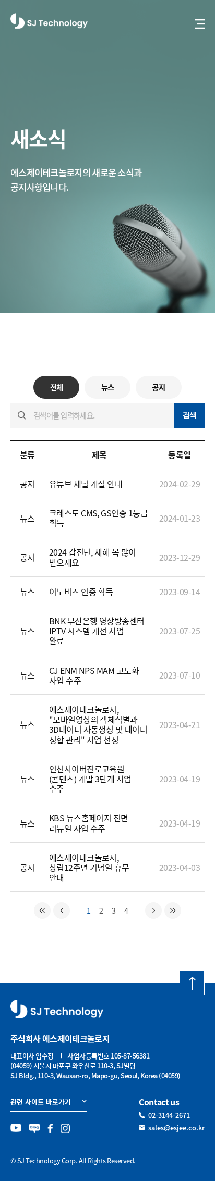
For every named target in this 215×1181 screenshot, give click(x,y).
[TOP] (192, 982)
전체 (56, 387)
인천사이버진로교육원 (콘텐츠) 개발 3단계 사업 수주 (90, 778)
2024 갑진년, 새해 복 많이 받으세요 (92, 557)
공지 (158, 387)
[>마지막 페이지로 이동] (172, 910)
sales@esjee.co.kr (176, 1128)
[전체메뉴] (200, 24)
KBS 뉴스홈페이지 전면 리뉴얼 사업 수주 (88, 822)
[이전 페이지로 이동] (61, 910)
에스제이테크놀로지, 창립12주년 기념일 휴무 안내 (89, 867)
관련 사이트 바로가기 (40, 1101)
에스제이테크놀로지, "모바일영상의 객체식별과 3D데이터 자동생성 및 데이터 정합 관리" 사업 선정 (98, 724)
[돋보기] (22, 415)
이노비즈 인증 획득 (81, 591)
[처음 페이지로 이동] (42, 910)
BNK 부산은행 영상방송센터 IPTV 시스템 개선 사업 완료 (97, 630)
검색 (190, 415)
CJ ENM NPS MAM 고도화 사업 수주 (94, 675)
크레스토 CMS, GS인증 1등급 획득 (98, 518)
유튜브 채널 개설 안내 (86, 483)
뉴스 (107, 387)
